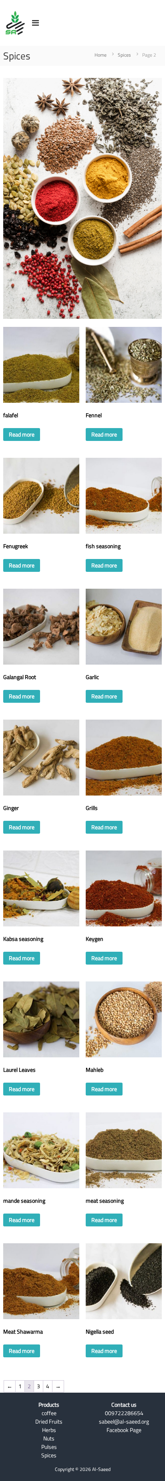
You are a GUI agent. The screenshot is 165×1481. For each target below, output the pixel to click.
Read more (21, 434)
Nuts (48, 1438)
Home (101, 54)
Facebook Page (124, 1430)
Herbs (49, 1430)
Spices (124, 54)
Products (48, 1404)
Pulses (49, 1447)
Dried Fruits (48, 1421)
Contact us (124, 1404)
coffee (49, 1413)
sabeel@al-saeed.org (124, 1421)
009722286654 (124, 1413)
